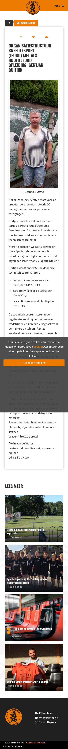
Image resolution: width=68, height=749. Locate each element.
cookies (38, 346)
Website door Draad (35, 742)
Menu (57, 5)
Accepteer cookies (34, 362)
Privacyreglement (14, 745)
